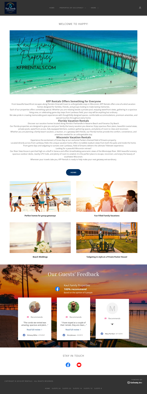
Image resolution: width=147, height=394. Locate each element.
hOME (73, 172)
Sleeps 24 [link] (56, 388)
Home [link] (52, 8)
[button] (72, 7)
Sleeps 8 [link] (98, 388)
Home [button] (47, 388)
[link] (11, 7)
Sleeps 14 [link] (77, 388)
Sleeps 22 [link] (66, 388)
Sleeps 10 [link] (88, 388)
